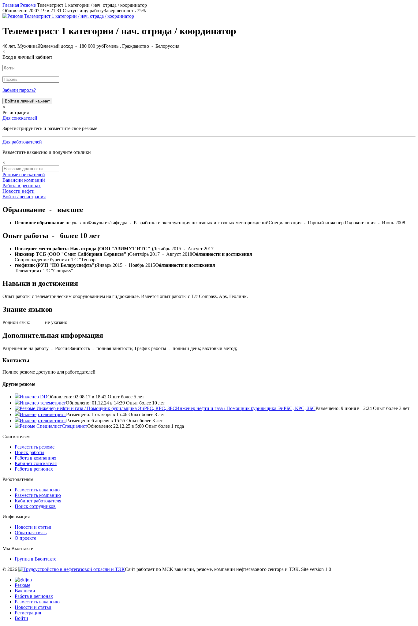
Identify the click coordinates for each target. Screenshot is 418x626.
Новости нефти (18, 191)
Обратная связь (31, 532)
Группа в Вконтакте (35, 558)
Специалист (74, 426)
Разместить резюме (34, 446)
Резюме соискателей (23, 174)
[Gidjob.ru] (71, 569)
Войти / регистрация (24, 196)
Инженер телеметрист (43, 402)
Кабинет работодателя (38, 500)
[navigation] (209, 599)
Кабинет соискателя (36, 463)
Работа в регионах (21, 185)
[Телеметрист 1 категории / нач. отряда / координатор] (68, 16)
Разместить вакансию (37, 489)
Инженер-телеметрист (43, 414)
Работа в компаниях (35, 457)
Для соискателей (19, 118)
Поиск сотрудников (35, 506)
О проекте (25, 538)
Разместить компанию (38, 495)
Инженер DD (33, 396)
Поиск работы (29, 452)
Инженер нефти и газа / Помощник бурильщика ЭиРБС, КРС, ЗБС (245, 408)
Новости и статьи (33, 527)
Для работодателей (22, 141)
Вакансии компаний (23, 180)
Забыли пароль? (19, 90)
